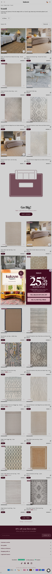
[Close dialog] (50, 271)
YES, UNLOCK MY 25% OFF (38, 295)
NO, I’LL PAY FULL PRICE (38, 300)
